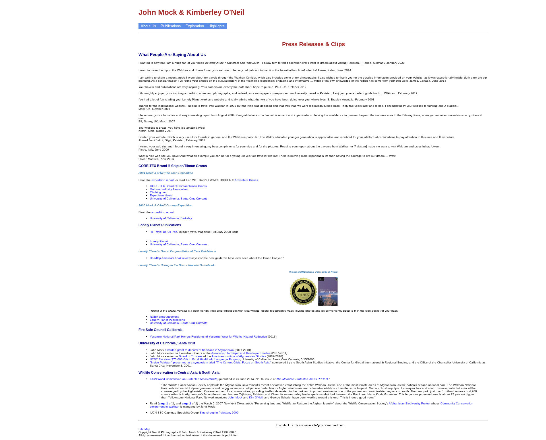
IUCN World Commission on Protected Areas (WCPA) (184, 379)
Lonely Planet (159, 241)
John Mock (235, 397)
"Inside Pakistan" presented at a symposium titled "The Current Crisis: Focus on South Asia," (210, 362)
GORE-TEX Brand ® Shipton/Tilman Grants (178, 186)
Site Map (144, 429)
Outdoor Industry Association (169, 189)
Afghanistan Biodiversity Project (409, 403)
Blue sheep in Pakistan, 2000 (219, 412)
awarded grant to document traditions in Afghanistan (199, 349)
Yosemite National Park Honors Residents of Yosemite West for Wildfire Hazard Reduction (208, 336)
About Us (148, 26)
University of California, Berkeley (171, 218)
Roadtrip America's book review (170, 258)
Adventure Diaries (246, 180)
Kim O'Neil (255, 397)
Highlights (216, 26)
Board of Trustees (190, 356)
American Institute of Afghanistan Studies (239, 356)
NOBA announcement (164, 316)
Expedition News (161, 195)
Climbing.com (158, 192)
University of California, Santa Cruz (178, 198)
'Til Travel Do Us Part (163, 231)
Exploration (194, 26)
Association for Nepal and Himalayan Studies (240, 353)
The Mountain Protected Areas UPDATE (302, 379)
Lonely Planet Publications (167, 319)
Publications (171, 26)
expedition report (163, 180)
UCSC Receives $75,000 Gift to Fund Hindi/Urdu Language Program (195, 359)
